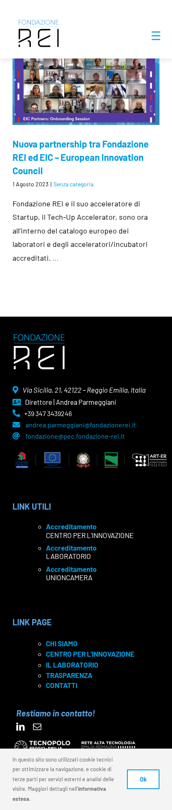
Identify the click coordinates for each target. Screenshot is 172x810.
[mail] (37, 727)
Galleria (98, 75)
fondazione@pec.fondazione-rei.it (75, 436)
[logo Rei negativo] (39, 337)
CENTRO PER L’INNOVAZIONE (90, 654)
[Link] (86, 75)
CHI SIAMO (62, 643)
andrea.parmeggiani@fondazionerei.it (80, 425)
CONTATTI (61, 685)
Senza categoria (73, 184)
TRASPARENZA (69, 675)
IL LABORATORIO (72, 664)
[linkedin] (20, 727)
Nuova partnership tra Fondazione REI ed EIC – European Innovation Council (73, 75)
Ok (143, 779)
